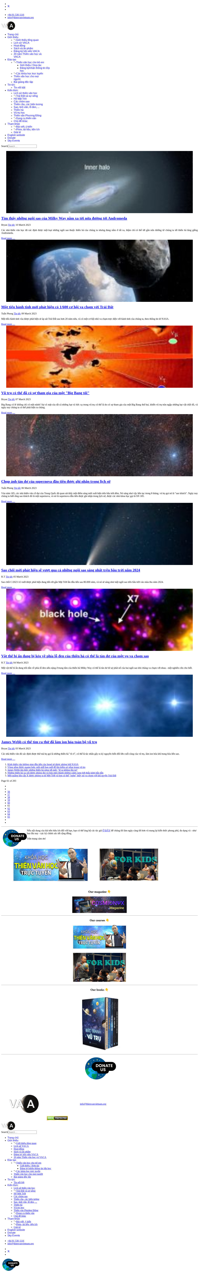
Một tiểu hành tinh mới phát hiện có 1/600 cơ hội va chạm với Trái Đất (57, 307)
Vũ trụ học (19, 112)
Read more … (8, 238)
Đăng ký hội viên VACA (27, 51)
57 (8, 794)
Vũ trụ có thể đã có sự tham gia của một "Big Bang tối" (45, 393)
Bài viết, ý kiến (24, 126)
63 (8, 811)
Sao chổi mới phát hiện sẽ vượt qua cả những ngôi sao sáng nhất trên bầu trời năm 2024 (70, 570)
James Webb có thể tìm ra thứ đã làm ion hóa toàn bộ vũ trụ (49, 742)
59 (8, 800)
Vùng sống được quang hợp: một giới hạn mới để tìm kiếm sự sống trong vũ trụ (46, 767)
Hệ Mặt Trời (20, 98)
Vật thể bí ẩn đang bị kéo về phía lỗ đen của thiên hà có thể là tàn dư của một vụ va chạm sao (75, 656)
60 (8, 803)
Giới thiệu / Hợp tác (31, 65)
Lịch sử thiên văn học (25, 93)
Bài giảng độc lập (23, 82)
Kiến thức (12, 90)
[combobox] (22, 146)
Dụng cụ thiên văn (26, 118)
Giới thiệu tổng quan (27, 40)
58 (8, 797)
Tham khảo (13, 124)
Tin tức (11, 84)
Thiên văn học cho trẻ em (30, 62)
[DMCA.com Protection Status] (57, 1119)
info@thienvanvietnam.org (20, 17)
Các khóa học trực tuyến (29, 73)
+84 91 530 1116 (15, 14)
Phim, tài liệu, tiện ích (28, 129)
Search (4, 146)
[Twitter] (8, 6)
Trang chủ (13, 34)
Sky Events (13, 140)
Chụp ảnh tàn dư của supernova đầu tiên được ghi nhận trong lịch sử (55, 481)
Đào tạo (11, 59)
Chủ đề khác (21, 121)
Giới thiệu (12, 37)
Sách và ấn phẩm (23, 48)
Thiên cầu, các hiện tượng (28, 104)
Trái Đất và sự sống (27, 96)
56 (8, 791)
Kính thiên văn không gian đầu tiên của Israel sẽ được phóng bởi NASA (43, 764)
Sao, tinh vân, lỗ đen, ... (26, 107)
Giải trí (17, 132)
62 (8, 808)
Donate (11, 138)
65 (8, 817)
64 (8, 814)
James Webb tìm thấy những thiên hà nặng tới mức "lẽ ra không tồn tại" (42, 770)
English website (16, 135)
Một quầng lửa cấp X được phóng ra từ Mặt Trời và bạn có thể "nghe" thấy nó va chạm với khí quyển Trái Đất (61, 775)
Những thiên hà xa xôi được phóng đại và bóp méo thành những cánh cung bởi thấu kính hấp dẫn (55, 772)
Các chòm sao (22, 101)
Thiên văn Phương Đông (27, 115)
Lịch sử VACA (21, 42)
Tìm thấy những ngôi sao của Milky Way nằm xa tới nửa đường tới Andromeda (64, 218)
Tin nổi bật (19, 87)
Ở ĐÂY (106, 830)
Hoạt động (19, 45)
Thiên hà (18, 110)
